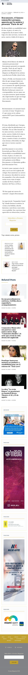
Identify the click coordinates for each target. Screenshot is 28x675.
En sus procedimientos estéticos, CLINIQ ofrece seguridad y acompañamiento (11, 302)
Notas (9, 13)
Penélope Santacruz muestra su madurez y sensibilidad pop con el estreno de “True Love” (11, 363)
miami (7, 235)
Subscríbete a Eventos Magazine (15, 219)
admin (10, 12)
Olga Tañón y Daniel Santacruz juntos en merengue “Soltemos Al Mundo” (17, 266)
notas (12, 235)
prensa (17, 235)
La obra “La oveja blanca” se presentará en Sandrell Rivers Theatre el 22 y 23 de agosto (11, 393)
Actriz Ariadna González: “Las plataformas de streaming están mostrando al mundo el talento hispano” (10, 249)
